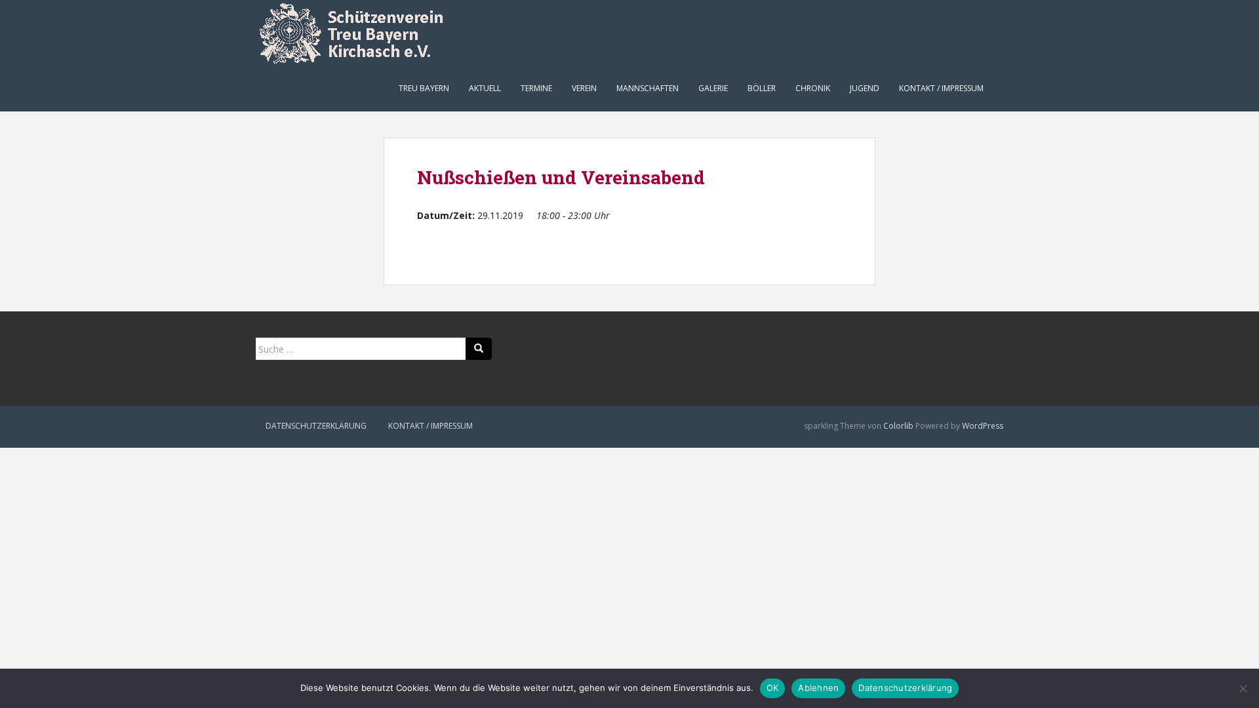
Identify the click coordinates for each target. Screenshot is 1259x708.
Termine (536, 88)
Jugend (864, 88)
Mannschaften (647, 88)
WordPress (982, 425)
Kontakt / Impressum (941, 88)
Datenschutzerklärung (316, 425)
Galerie (713, 88)
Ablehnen (818, 687)
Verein (584, 88)
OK (773, 687)
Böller (762, 88)
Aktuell (485, 88)
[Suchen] (479, 349)
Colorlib (898, 425)
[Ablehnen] (1242, 688)
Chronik (812, 88)
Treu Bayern (424, 88)
